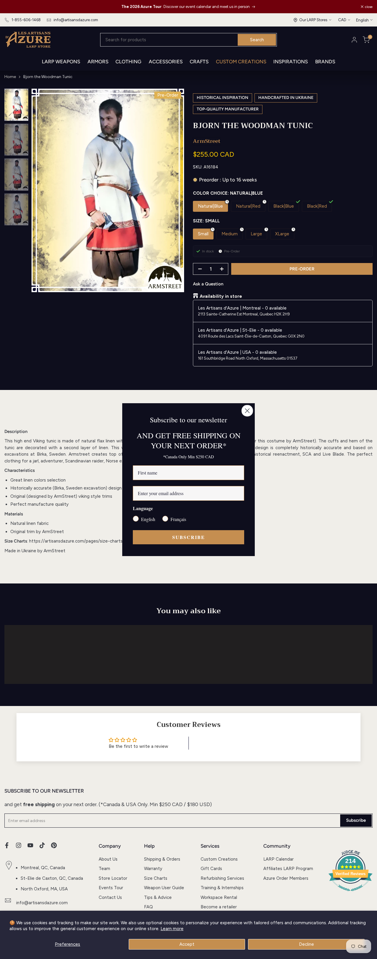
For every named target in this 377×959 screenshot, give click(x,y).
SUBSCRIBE (188, 537)
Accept (186, 944)
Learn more (172, 928)
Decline (306, 944)
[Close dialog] (247, 411)
